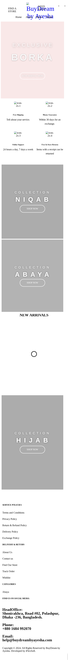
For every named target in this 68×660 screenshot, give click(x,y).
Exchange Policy (10, 538)
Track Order (8, 571)
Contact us (7, 558)
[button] (17, 331)
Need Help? (42, 8)
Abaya (5, 592)
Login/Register (50, 8)
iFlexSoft (30, 651)
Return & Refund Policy (14, 525)
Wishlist (6, 577)
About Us (7, 552)
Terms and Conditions (13, 512)
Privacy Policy (9, 519)
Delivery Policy (10, 531)
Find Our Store (9, 565)
